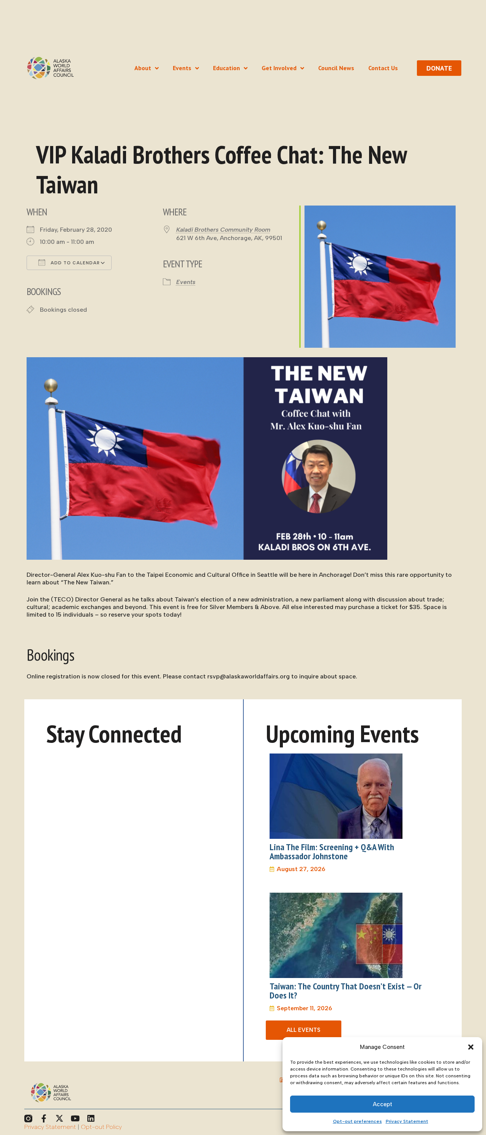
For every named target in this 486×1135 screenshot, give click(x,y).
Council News (336, 68)
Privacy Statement (407, 1121)
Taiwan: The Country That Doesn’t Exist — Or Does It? (345, 990)
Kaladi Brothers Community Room (223, 229)
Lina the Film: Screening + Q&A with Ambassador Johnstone (332, 851)
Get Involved (279, 68)
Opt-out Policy (101, 1126)
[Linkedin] (91, 1118)
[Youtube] (75, 1118)
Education (226, 68)
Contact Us (383, 68)
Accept (382, 1104)
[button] (471, 1047)
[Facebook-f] (44, 1118)
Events (182, 68)
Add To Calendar (74, 263)
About (142, 68)
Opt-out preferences (357, 1121)
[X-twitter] (59, 1118)
